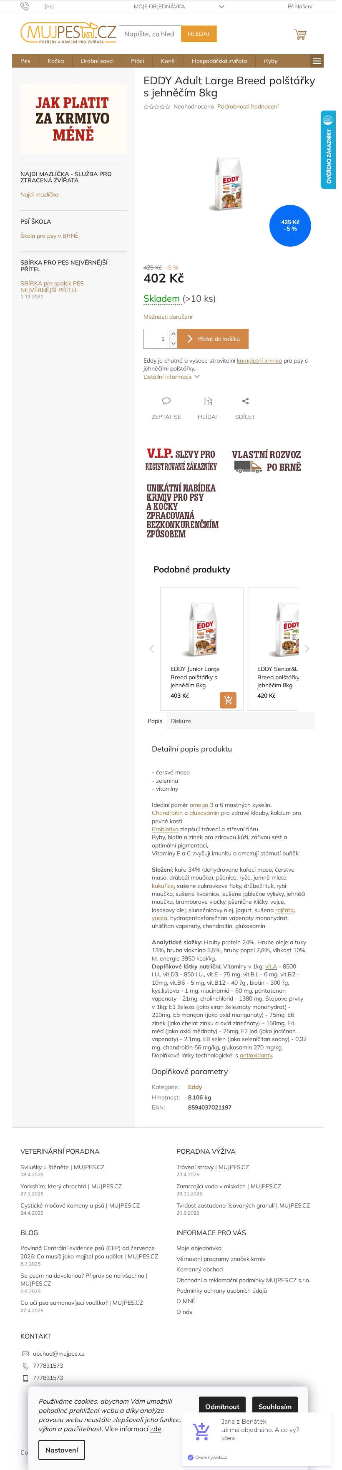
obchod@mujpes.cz (59, 1353)
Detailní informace (167, 377)
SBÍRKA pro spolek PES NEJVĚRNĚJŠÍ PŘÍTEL (52, 286)
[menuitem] (25, 61)
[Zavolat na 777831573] (32, 6)
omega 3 (201, 805)
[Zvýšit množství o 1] (173, 334)
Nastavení (61, 1450)
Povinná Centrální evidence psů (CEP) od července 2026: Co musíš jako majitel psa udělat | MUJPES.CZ (89, 1252)
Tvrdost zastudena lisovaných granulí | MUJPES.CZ (243, 1205)
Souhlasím (275, 1406)
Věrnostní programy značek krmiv (220, 1259)
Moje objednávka (159, 6)
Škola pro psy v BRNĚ (49, 236)
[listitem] (202, 649)
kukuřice (163, 886)
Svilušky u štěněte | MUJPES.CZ (62, 1167)
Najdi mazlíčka (39, 195)
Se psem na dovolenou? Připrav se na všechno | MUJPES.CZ (84, 1279)
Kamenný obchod (199, 1269)
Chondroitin (167, 813)
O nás (184, 1312)
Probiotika (165, 829)
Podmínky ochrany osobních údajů (221, 1290)
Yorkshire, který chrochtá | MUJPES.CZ (71, 1186)
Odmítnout (222, 1406)
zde (155, 1429)
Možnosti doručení (167, 316)
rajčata (284, 910)
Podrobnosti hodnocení (248, 106)
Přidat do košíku (218, 339)
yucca (159, 918)
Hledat (199, 34)
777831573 (48, 1365)
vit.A (271, 966)
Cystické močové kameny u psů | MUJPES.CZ (80, 1205)
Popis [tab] (155, 721)
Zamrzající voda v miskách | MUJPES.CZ (228, 1186)
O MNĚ (185, 1301)
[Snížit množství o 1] (173, 343)
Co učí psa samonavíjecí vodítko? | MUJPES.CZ (81, 1302)
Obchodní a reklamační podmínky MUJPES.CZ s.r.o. (243, 1280)
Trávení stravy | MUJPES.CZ (212, 1167)
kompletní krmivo (259, 360)
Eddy (195, 1087)
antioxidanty (256, 1055)
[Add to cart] (228, 700)
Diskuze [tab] (181, 721)
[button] (151, 648)
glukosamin (204, 813)
